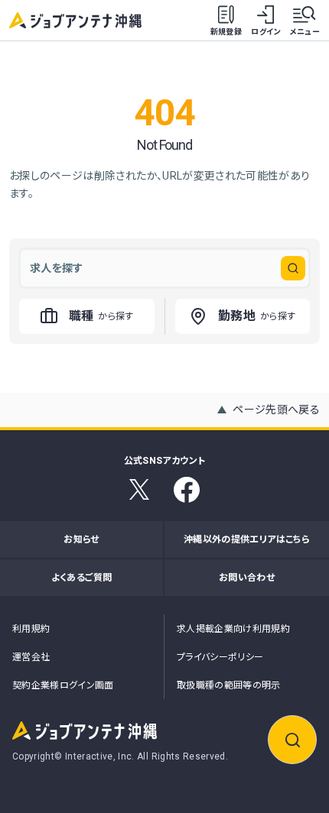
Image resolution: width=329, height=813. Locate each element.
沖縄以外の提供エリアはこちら (247, 539)
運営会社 (31, 657)
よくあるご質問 (81, 577)
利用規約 (31, 629)
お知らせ (81, 539)
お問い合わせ (247, 577)
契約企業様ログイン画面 (63, 685)
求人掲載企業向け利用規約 (233, 629)
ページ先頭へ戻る (276, 409)
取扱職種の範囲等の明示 (229, 685)
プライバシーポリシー (220, 657)
